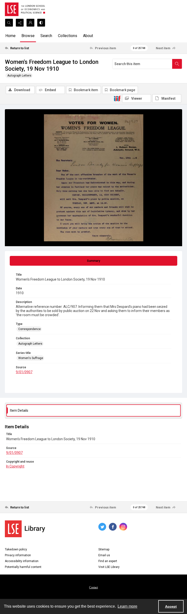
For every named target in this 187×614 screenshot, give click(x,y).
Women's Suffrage (30, 358)
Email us (104, 555)
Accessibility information (21, 561)
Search (46, 35)
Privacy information (18, 555)
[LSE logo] (25, 9)
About (88, 35)
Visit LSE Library (109, 567)
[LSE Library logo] (25, 528)
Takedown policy (16, 549)
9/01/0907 (24, 372)
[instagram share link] (123, 527)
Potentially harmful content (23, 567)
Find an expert (107, 561)
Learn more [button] (127, 606)
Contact (93, 587)
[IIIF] (117, 98)
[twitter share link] (102, 527)
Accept (171, 606)
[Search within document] (177, 64)
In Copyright (15, 466)
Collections (67, 35)
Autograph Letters (19, 75)
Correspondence (29, 329)
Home (10, 35)
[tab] (93, 260)
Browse (28, 35)
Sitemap (103, 549)
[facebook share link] (113, 527)
